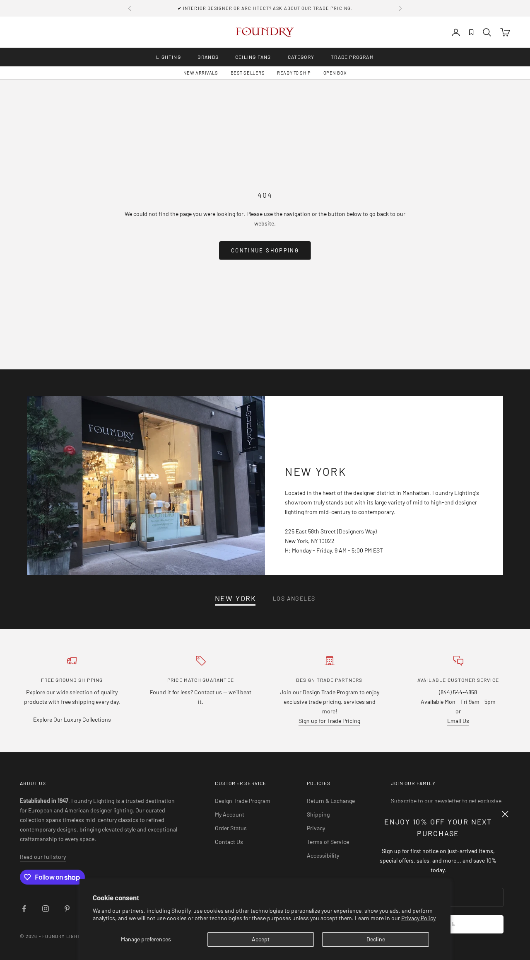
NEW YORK (235, 598)
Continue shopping (265, 250)
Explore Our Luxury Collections (72, 719)
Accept (261, 939)
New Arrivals (200, 72)
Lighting (168, 57)
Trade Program (352, 57)
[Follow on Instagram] (45, 908)
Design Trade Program (242, 800)
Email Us (458, 720)
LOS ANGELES (294, 598)
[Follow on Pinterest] (67, 908)
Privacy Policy (418, 917)
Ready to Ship (294, 72)
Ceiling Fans (253, 57)
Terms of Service (328, 841)
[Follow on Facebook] (24, 908)
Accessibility (323, 855)
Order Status (231, 828)
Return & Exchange (331, 800)
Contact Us (229, 841)
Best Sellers (248, 72)
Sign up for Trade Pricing (329, 720)
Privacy (316, 828)
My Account (229, 814)
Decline (375, 939)
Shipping (318, 814)
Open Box (335, 72)
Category (301, 57)
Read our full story (43, 856)
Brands (208, 57)
